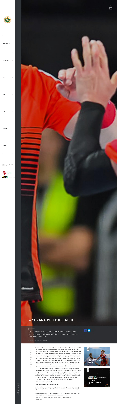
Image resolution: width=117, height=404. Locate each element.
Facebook (85, 330)
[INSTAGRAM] (6, 165)
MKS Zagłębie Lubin (32, 340)
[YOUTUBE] (12, 165)
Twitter (89, 330)
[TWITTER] (9, 165)
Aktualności (39, 340)
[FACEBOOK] (4, 165)
